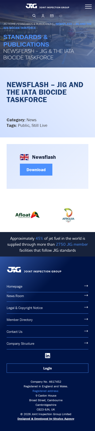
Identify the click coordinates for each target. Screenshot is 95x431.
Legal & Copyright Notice (25, 307)
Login (47, 368)
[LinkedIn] (47, 355)
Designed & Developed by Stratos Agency (45, 419)
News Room (15, 296)
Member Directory (20, 319)
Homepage (14, 286)
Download (36, 169)
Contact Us (14, 331)
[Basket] (61, 15)
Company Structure (20, 343)
